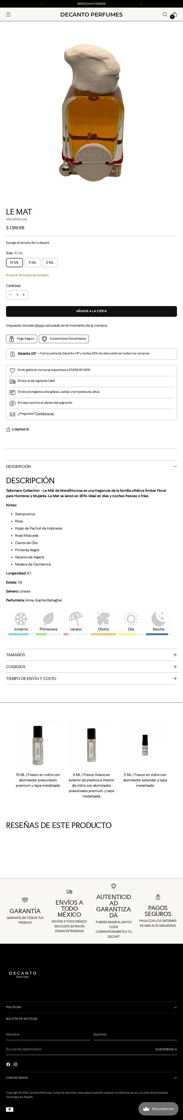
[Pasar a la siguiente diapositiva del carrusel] (176, 869)
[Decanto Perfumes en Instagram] (16, 1065)
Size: (14, 253)
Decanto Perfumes (40, 1093)
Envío (39, 325)
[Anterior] (42, 4)
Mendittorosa (16, 219)
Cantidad (13, 285)
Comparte (20, 429)
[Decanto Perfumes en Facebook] (8, 1065)
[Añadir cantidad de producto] (24, 295)
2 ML (50, 262)
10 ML (14, 262)
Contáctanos (44, 414)
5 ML (33, 262)
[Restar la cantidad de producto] (10, 295)
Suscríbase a (166, 1049)
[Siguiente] (141, 4)
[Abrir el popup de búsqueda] (165, 14)
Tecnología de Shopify (19, 1097)
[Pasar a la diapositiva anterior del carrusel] (7, 869)
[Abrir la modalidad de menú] (8, 14)
